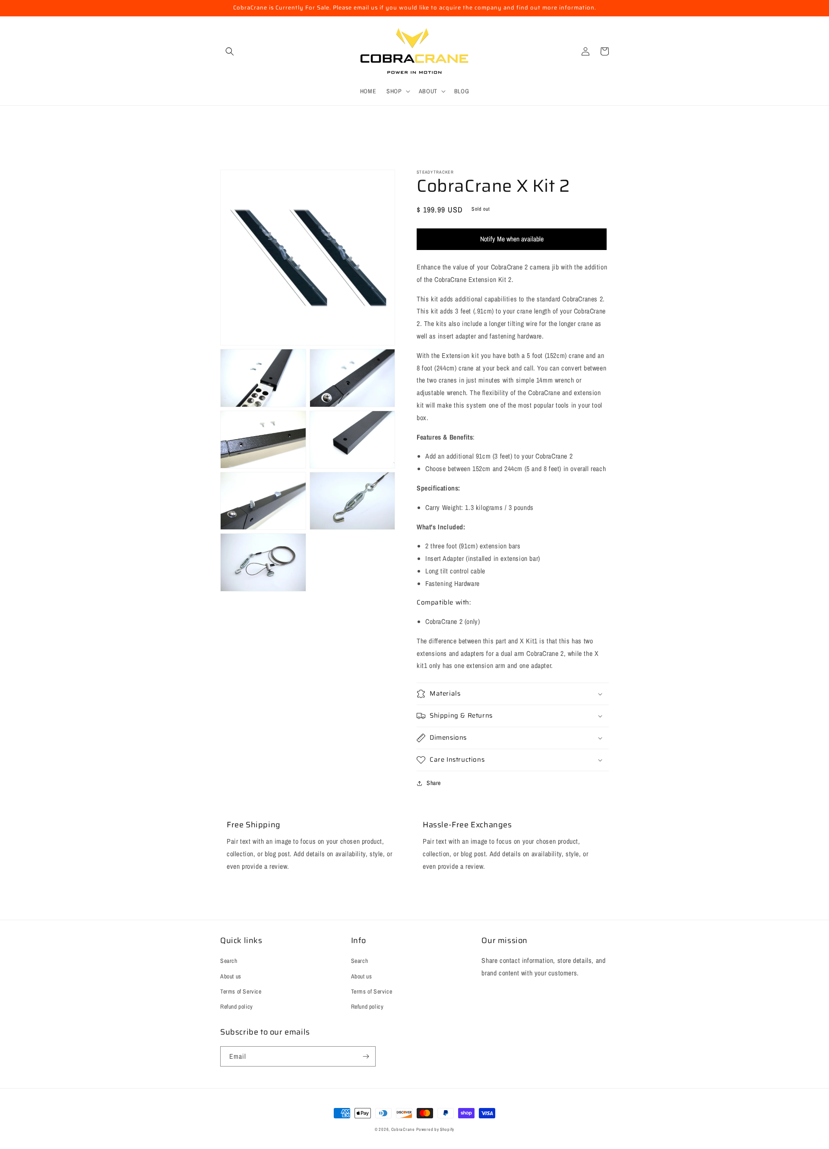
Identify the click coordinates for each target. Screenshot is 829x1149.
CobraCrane (403, 1129)
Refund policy (236, 1006)
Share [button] (434, 783)
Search (228, 961)
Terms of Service (241, 991)
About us (230, 976)
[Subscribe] (365, 1056)
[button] (229, 51)
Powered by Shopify (435, 1129)
